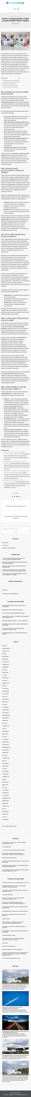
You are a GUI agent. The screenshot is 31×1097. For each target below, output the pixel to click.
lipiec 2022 (4, 696)
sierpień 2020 (5, 752)
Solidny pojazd (6, 918)
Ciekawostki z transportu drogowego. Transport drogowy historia (15, 891)
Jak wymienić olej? (6, 846)
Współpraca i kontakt (15, 1092)
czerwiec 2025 (5, 651)
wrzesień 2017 (5, 800)
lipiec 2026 (4, 645)
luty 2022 (4, 704)
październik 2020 (6, 747)
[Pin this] (18, 496)
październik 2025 (6, 648)
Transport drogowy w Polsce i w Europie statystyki (15, 882)
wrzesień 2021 (5, 717)
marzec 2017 (5, 814)
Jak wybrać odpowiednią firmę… (10, 83)
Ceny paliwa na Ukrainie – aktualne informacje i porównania (14, 606)
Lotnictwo (5, 545)
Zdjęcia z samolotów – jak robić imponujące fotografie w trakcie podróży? (13, 939)
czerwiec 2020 (5, 758)
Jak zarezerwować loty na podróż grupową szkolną (15, 1055)
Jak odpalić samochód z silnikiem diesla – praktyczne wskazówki (15, 861)
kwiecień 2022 (5, 699)
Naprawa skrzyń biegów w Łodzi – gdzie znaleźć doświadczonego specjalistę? (14, 886)
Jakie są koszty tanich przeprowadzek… (11, 82)
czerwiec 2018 (5, 776)
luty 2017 (4, 816)
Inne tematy (5, 542)
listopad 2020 (5, 744)
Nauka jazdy (5, 943)
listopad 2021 (5, 712)
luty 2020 (4, 768)
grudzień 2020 (5, 741)
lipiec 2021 (4, 723)
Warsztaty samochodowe (8, 946)
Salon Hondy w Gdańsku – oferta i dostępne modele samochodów (15, 907)
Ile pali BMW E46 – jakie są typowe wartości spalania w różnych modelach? (15, 617)
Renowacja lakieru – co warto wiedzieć (12, 949)
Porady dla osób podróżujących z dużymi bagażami (15, 1077)
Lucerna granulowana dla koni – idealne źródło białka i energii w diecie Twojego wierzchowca (14, 570)
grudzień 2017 (5, 792)
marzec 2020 (5, 766)
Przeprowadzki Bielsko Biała (9, 857)
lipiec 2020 (4, 755)
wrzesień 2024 (5, 664)
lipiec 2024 (4, 669)
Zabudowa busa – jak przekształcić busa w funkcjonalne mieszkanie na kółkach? (12, 923)
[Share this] (12, 496)
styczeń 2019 (5, 774)
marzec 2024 (5, 672)
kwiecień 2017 (5, 811)
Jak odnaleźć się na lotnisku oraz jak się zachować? (15, 911)
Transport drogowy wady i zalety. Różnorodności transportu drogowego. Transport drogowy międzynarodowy (15, 954)
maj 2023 (4, 685)
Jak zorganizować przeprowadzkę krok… (11, 80)
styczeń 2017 (5, 819)
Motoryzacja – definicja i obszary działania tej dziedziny (14, 927)
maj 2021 (4, 728)
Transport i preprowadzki (15, 16)
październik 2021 (6, 715)
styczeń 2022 (5, 707)
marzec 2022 (5, 701)
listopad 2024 (5, 661)
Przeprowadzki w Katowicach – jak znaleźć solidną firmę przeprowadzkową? (15, 866)
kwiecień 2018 (5, 782)
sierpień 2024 (5, 667)
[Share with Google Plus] (16, 496)
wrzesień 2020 (5, 750)
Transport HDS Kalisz (7, 894)
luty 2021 (4, 736)
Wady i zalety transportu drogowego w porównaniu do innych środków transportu (13, 854)
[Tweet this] (14, 496)
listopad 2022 (5, 693)
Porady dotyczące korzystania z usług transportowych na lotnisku (12, 1008)
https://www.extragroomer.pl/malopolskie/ (13, 613)
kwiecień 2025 (5, 656)
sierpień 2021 (5, 720)
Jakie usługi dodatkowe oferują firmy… (11, 87)
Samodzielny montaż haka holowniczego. (12, 609)
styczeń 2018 (5, 790)
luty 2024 (4, 675)
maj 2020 (4, 760)
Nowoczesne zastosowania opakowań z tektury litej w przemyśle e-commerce (14, 574)
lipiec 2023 (4, 680)
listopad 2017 (5, 795)
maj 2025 (4, 653)
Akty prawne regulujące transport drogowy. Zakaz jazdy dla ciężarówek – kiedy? (15, 870)
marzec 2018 (5, 784)
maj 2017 (4, 808)
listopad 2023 (5, 677)
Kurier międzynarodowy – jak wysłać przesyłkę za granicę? (14, 633)
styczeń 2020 (5, 771)
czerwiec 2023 (5, 683)
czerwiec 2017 (5, 806)
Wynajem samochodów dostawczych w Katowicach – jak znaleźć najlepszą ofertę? (15, 1032)
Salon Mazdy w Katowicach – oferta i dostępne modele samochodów (14, 843)
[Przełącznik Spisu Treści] (18, 78)
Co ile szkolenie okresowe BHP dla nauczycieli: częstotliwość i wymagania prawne (13, 559)
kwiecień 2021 (5, 731)
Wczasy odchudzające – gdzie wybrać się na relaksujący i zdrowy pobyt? (13, 629)
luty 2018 (4, 787)
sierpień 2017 (5, 803)
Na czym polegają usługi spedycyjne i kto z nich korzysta (14, 915)
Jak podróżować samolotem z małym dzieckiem (14, 985)
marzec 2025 (5, 659)
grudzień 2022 (5, 691)
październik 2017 (6, 798)
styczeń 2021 (5, 739)
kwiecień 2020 (5, 763)
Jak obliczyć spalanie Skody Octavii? (11, 958)
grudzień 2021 (5, 709)
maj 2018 (4, 779)
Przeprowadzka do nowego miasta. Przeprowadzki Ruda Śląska (15, 624)
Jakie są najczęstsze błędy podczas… (11, 85)
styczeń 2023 (5, 688)
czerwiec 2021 (5, 725)
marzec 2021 (5, 733)
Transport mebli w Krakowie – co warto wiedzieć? (14, 620)
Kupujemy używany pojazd (8, 935)
